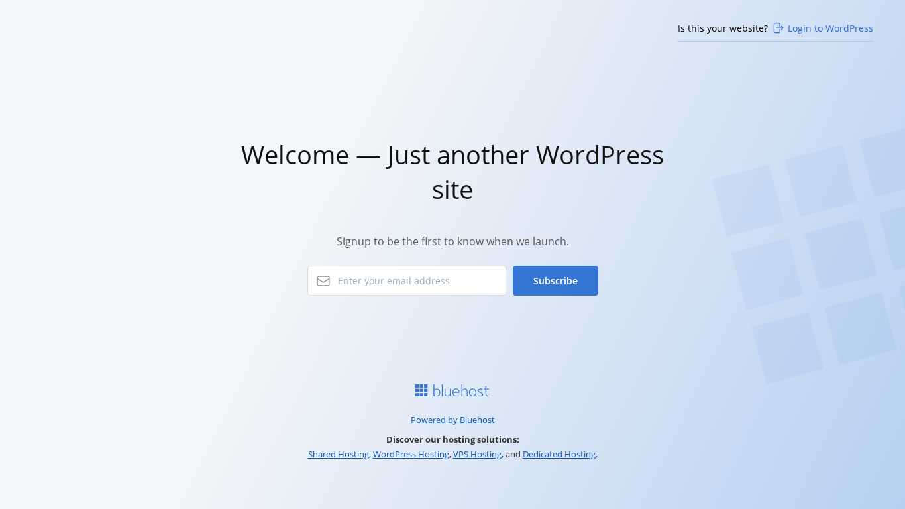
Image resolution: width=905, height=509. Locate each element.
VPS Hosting (477, 454)
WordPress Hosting (411, 454)
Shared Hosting (338, 454)
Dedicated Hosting (559, 454)
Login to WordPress (830, 28)
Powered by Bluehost (453, 419)
